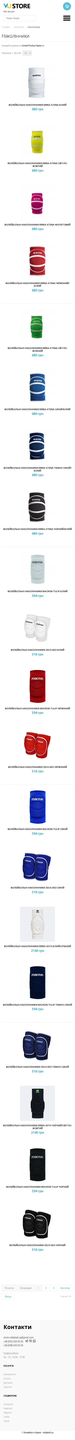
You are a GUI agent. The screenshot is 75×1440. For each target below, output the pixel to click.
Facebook (7, 1408)
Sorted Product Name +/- (33, 45)
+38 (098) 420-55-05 (13, 1345)
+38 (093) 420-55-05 (13, 1341)
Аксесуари (19, 27)
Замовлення (9, 1374)
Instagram (8, 1404)
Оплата (7, 1378)
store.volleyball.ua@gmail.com (18, 1337)
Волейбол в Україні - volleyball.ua (38, 1432)
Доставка (8, 1382)
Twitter (6, 1417)
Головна (6, 27)
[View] (38, 89)
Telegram (7, 1412)
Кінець (8, 1296)
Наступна (65, 1288)
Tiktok (6, 1421)
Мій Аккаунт (9, 11)
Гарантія (7, 1387)
